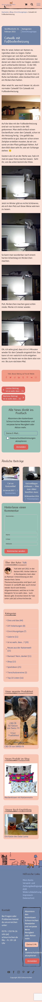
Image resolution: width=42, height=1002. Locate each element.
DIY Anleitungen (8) (16, 626)
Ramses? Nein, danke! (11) (19, 656)
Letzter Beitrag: (15, 389)
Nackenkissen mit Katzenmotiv (19, 797)
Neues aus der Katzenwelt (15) (19, 649)
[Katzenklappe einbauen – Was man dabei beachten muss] (31, 473)
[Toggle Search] (32, 4)
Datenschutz (28, 898)
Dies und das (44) (15, 620)
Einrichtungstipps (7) (16, 631)
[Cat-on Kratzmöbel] (10, 473)
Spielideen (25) (14, 667)
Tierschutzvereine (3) (17, 672)
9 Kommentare (32, 499)
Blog (11, 12)
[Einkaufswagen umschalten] (26, 4)
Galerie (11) (12, 637)
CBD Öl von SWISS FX (14, 746)
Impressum (28, 895)
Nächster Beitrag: (12, 397)
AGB (25, 889)
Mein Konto (28, 880)
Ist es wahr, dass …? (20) (17, 642)
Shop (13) (11, 661)
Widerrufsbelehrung (32, 892)
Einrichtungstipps (20, 12)
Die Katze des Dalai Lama (16, 836)
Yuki (25, 562)
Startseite (5, 12)
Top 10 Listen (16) (15, 678)
